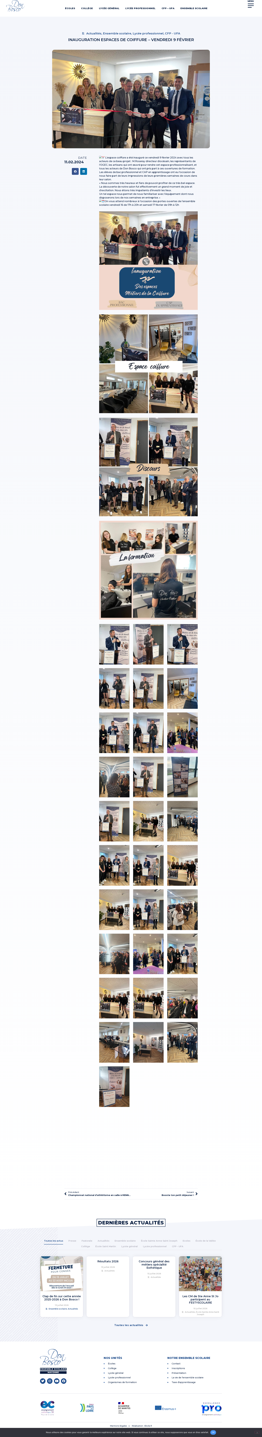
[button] (75, 171)
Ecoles (186, 1240)
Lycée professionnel (140, 8)
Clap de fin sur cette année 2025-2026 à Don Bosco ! (61, 1298)
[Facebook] (63, 1381)
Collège (87, 8)
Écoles (70, 8)
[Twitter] (42, 1381)
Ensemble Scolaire (194, 8)
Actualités (103, 1240)
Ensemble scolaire (125, 1240)
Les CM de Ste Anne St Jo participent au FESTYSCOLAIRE (200, 1299)
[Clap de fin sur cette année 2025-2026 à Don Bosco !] (61, 1273)
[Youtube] (56, 1381)
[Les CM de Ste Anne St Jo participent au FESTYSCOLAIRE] (200, 1273)
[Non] (257, 1432)
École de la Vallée (206, 1240)
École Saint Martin (105, 1246)
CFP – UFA (168, 8)
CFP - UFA (177, 1246)
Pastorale (87, 1240)
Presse (72, 1240)
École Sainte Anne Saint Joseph (159, 1240)
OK (213, 1432)
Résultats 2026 (108, 1261)
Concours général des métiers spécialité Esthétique (154, 1264)
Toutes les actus (53, 1240)
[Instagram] (49, 1381)
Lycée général (109, 8)
